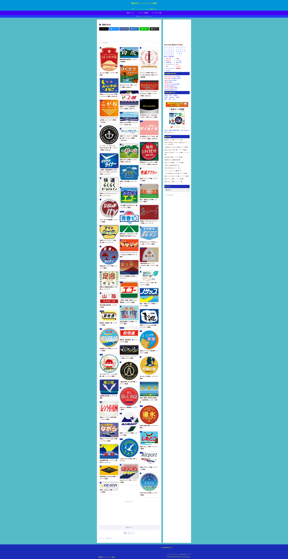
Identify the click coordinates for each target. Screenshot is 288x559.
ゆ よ (180, 52)
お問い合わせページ (185, 554)
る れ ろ (171, 54)
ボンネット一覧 (169, 68)
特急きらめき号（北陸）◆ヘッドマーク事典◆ (175, 149)
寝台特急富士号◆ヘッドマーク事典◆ (173, 157)
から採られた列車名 (171, 80)
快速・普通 (178, 62)
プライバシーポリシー (173, 554)
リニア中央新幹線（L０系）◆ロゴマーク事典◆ (175, 173)
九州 (174, 99)
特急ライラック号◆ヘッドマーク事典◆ (173, 178)
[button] (154, 29)
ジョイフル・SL (170, 64)
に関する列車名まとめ (171, 85)
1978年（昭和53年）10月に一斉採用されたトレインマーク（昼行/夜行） (176, 143)
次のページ (129, 527)
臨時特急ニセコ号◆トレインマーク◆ (173, 139)
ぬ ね (170, 51)
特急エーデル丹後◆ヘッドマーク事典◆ (173, 162)
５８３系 (168, 70)
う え (170, 47)
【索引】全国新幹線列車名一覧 (171, 165)
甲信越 (166, 97)
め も (172, 52)
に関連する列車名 (173, 78)
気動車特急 (168, 62)
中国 (170, 99)
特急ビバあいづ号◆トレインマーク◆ (173, 181)
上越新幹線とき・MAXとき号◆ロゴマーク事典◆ (176, 147)
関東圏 (175, 95)
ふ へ (181, 51)
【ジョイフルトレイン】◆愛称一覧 (172, 170)
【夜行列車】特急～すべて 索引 (172, 168)
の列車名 (168, 82)
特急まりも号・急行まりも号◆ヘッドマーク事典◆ (176, 176)
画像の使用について (167, 547)
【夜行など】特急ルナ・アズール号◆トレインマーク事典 (177, 153)
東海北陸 (172, 97)
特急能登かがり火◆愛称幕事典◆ (172, 159)
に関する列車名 (172, 84)
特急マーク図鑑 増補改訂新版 (171, 130)
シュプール (178, 60)
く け (181, 47)
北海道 (166, 95)
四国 (165, 99)
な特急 (172, 76)
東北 (171, 95)
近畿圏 (177, 97)
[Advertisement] (129, 36)
